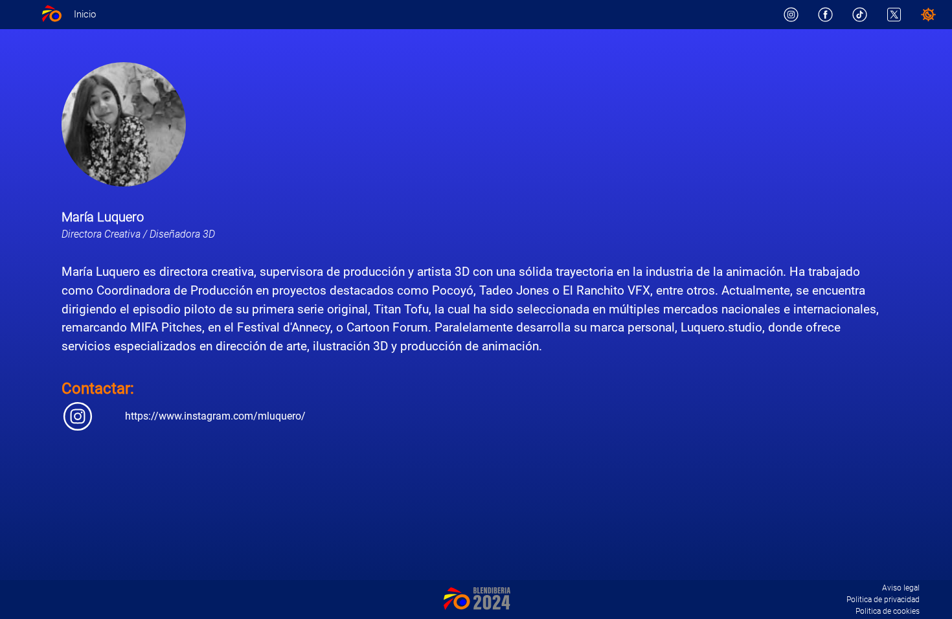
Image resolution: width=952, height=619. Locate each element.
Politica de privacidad (883, 599)
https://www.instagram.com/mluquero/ (215, 416)
